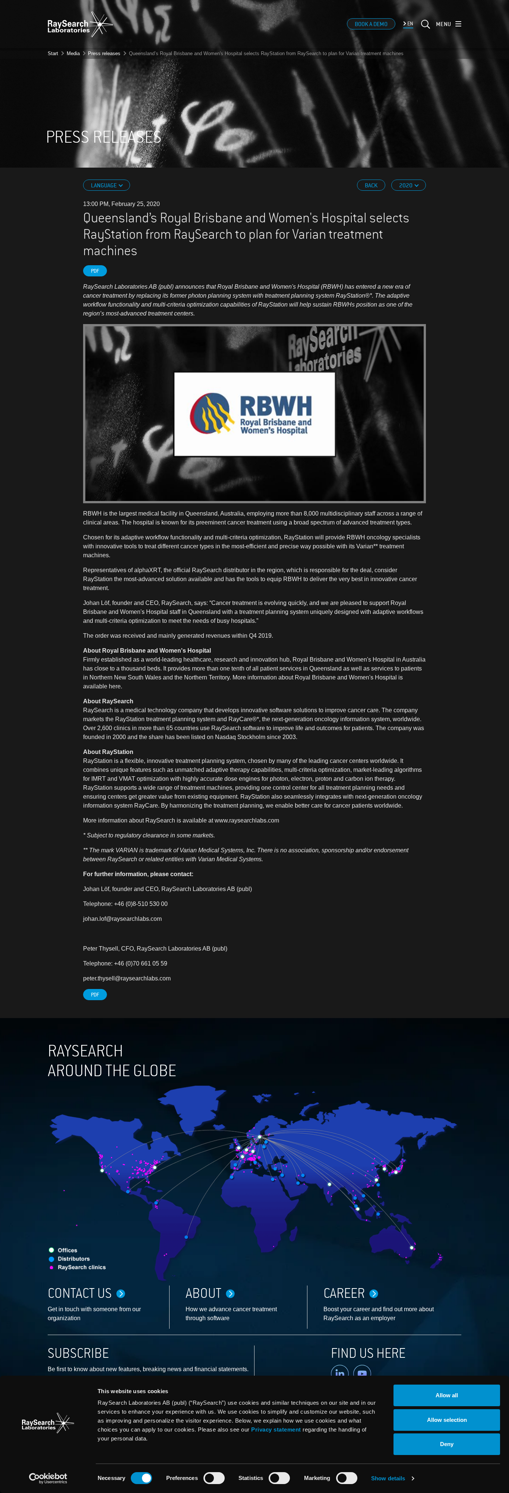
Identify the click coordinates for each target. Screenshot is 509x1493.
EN (409, 23)
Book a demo (371, 24)
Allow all (447, 1395)
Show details (388, 1478)
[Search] (425, 29)
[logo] (80, 24)
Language (104, 185)
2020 (406, 185)
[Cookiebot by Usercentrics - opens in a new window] (48, 1478)
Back (371, 185)
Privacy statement (276, 1429)
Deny (446, 1444)
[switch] (214, 1478)
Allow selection (447, 1420)
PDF (95, 271)
